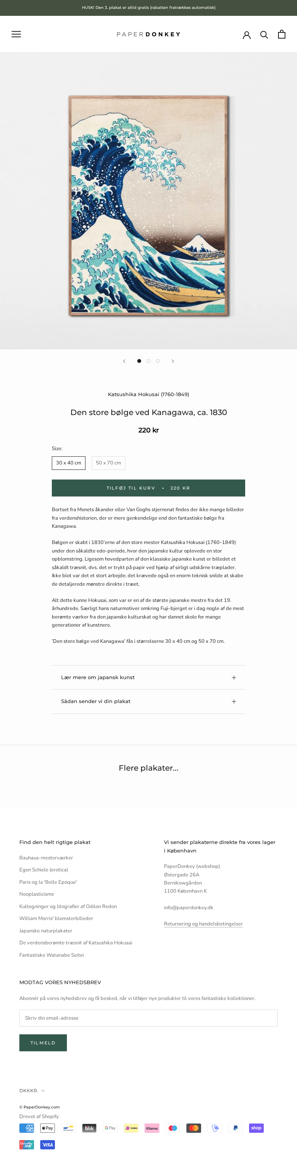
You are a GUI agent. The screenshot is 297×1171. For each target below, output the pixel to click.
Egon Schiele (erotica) (43, 869)
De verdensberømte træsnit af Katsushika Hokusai (75, 942)
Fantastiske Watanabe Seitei (51, 955)
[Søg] (264, 34)
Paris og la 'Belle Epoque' (48, 882)
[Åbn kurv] (281, 34)
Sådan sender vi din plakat (95, 701)
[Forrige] (124, 361)
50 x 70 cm (108, 462)
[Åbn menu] (16, 34)
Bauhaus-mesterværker (46, 857)
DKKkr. (28, 1090)
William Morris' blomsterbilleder (56, 918)
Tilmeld (43, 1043)
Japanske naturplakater (45, 930)
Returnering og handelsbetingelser (203, 923)
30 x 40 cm (68, 462)
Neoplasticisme (36, 894)
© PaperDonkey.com (39, 1107)
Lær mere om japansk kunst (98, 677)
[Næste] (173, 361)
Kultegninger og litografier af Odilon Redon (68, 906)
